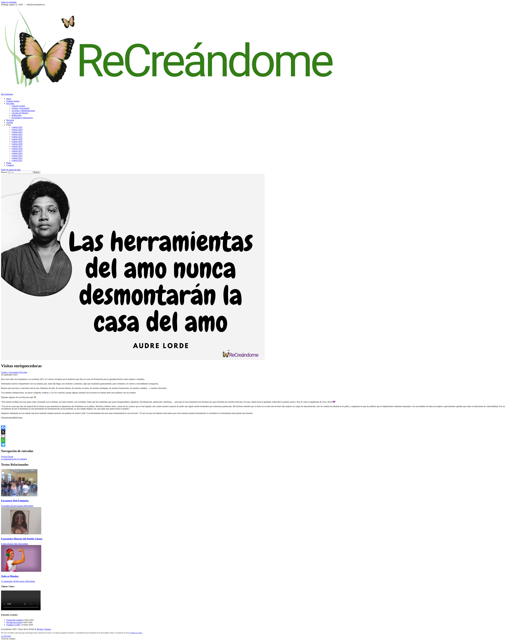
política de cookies (136, 633)
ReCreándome (7, 94)
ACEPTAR (6, 636)
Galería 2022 (17, 134)
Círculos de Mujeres (20, 113)
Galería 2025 (17, 127)
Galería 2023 (17, 132)
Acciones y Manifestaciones (23, 110)
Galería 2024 (17, 129)
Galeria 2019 (17, 141)
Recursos (10, 120)
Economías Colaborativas (22, 118)
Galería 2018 (17, 144)
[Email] (253, 436)
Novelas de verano (14, 622)
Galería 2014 (17, 153)
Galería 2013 (17, 156)
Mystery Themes (44, 629)
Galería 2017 (17, 146)
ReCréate (10, 103)
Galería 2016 (17, 148)
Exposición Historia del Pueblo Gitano (21, 538)
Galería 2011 (17, 160)
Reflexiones (16, 115)
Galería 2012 (17, 158)
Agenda (9, 122)
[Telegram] (253, 444)
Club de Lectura (18, 106)
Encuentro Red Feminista (15, 500)
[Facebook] (253, 428)
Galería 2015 (17, 151)
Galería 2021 (17, 137)
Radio (8, 163)
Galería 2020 (17, 139)
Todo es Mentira (10, 576)
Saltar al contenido (8, 2)
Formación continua (14, 620)
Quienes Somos (12, 101)
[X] (253, 432)
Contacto (10, 165)
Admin (30, 506)
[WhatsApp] (253, 440)
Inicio (8, 99)
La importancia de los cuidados (14, 459)
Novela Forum (7, 456)
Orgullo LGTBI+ (13, 625)
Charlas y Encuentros (20, 108)
